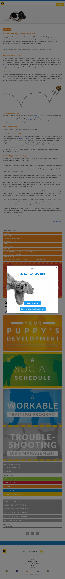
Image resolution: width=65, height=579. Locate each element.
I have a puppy (32, 303)
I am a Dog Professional (32, 309)
